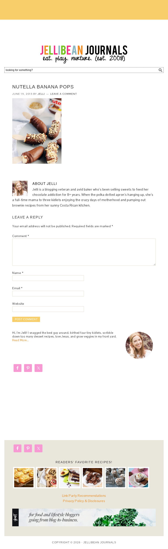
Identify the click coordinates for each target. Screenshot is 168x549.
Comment (20, 236)
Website (18, 304)
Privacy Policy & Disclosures (84, 501)
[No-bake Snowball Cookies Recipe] (115, 477)
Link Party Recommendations (84, 496)
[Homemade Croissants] (23, 477)
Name (17, 273)
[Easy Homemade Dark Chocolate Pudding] (138, 477)
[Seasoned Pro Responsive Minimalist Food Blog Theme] (84, 525)
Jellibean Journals (84, 42)
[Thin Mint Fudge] (92, 477)
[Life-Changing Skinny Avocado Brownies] (69, 477)
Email (17, 288)
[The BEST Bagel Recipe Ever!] (46, 477)
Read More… (20, 340)
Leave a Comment (63, 94)
